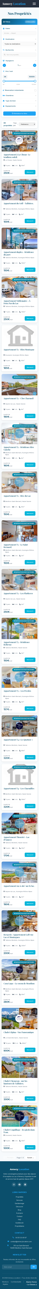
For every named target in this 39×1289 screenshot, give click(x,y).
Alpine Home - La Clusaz (31, 1283)
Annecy (14, 4)
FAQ (19, 1219)
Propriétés (19, 1197)
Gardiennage (19, 1203)
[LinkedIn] (25, 1184)
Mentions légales (5, 1283)
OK (34, 1267)
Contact (19, 1216)
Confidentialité (16, 1282)
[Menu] (34, 4)
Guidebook (19, 1223)
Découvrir (19, 1206)
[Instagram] (14, 1184)
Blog (19, 1210)
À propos (19, 1213)
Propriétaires (19, 1226)
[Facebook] (19, 1184)
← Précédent (9, 1157)
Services (19, 1200)
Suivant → (30, 1157)
